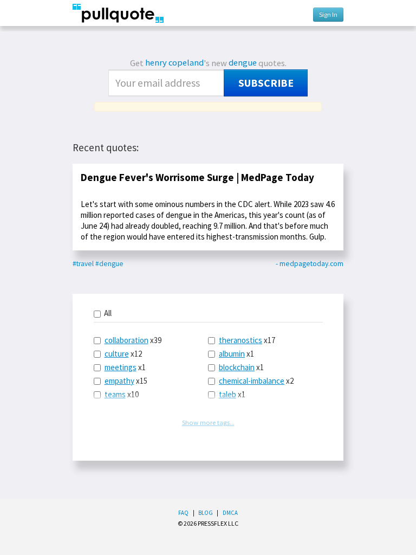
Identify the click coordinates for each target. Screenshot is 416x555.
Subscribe (266, 82)
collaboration (126, 340)
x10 (122, 394)
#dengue (109, 263)
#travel (83, 263)
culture (117, 354)
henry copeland (174, 62)
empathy (119, 381)
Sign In (328, 14)
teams (115, 394)
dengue (243, 62)
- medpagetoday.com (309, 263)
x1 (125, 367)
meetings (120, 367)
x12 (123, 354)
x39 (133, 340)
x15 (126, 381)
